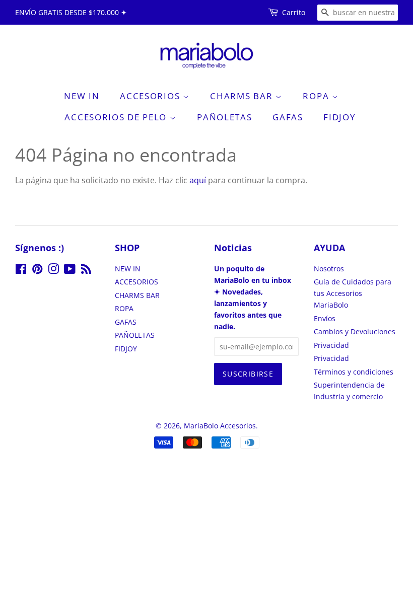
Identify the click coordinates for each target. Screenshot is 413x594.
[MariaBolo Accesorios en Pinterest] (37, 270)
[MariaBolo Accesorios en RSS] (86, 270)
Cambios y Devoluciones (354, 331)
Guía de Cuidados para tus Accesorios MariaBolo (352, 293)
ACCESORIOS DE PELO (116, 117)
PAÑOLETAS (224, 117)
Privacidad (331, 345)
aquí (197, 180)
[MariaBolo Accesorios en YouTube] (70, 270)
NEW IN (81, 96)
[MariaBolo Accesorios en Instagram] (53, 270)
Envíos (324, 318)
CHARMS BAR (243, 96)
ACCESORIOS (151, 96)
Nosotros (329, 268)
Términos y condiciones (353, 372)
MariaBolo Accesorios (220, 425)
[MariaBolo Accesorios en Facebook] (21, 270)
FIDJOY (339, 117)
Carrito (293, 12)
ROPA (317, 96)
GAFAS (287, 117)
